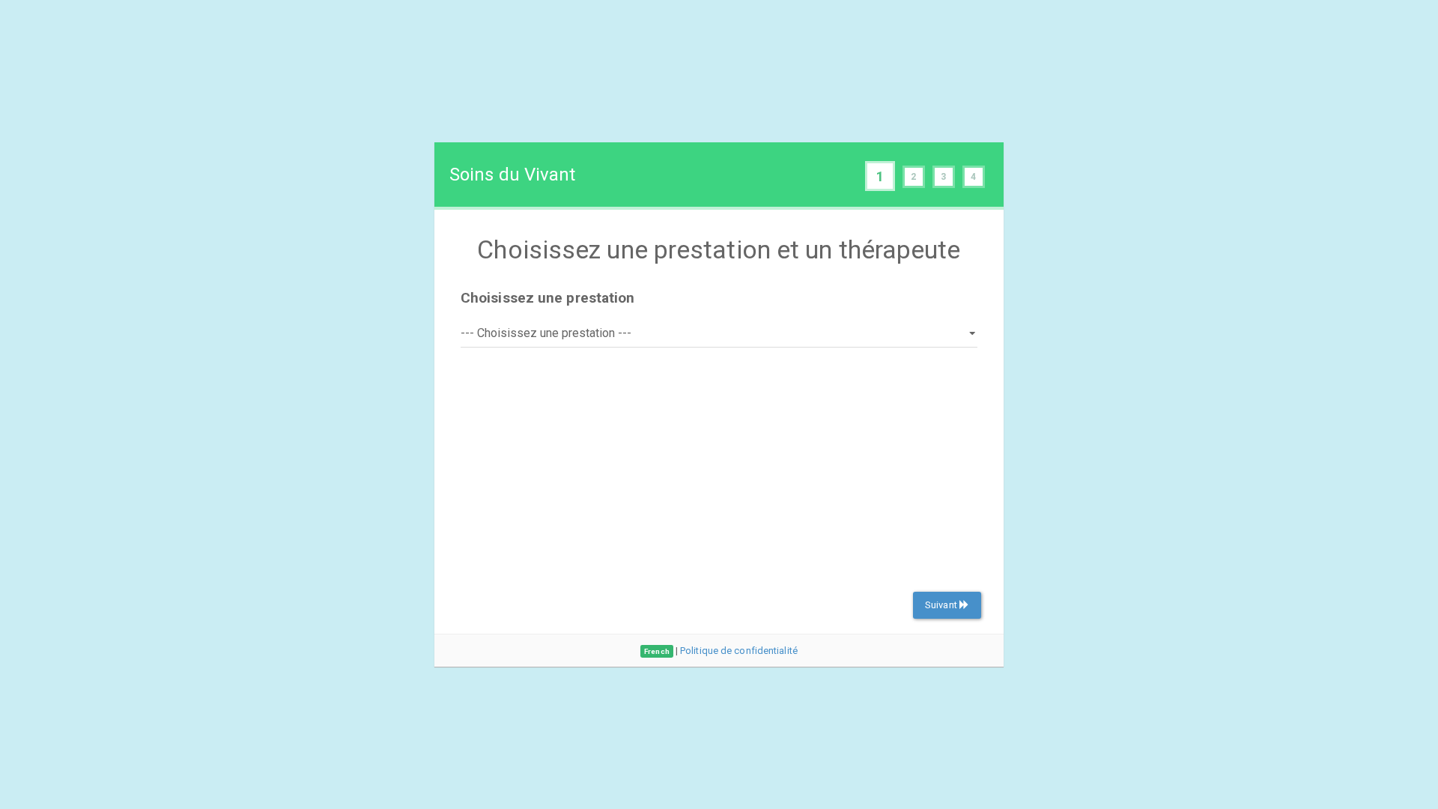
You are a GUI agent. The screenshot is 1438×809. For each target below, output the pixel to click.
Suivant (942, 604)
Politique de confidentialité (739, 650)
